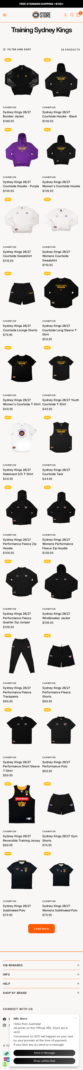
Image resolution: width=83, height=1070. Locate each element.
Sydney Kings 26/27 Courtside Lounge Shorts (20, 328)
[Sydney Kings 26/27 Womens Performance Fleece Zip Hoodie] (61, 507)
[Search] (72, 15)
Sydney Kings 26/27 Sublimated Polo (17, 908)
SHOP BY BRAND (15, 992)
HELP (6, 983)
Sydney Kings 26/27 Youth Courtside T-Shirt (60, 402)
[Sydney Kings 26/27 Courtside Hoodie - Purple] (22, 149)
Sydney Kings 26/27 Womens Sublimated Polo (59, 908)
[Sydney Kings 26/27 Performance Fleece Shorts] (61, 655)
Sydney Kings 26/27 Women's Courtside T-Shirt (22, 402)
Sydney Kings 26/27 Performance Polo (56, 764)
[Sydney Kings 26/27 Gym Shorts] (61, 804)
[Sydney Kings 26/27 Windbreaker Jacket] (61, 581)
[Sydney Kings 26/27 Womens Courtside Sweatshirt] (61, 219)
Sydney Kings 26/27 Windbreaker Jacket (56, 616)
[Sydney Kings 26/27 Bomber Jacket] (22, 80)
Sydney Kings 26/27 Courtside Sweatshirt (17, 254)
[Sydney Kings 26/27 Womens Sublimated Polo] (61, 873)
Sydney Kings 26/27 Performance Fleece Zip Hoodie (19, 544)
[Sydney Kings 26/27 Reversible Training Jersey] (22, 804)
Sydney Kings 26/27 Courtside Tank (56, 472)
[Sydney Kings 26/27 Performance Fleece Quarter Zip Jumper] (22, 581)
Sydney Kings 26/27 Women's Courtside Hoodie (61, 184)
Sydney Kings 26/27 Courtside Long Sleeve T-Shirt (60, 330)
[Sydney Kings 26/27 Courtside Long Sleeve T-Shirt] (61, 293)
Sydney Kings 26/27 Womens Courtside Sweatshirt (56, 256)
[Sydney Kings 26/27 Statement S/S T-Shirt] (22, 437)
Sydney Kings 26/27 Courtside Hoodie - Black (59, 114)
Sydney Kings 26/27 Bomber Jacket (17, 114)
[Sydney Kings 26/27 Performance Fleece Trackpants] (22, 655)
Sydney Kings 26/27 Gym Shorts (59, 838)
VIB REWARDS (13, 965)
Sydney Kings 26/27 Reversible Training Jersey (21, 838)
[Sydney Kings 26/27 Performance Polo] (61, 730)
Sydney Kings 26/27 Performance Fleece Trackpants (17, 692)
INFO (6, 974)
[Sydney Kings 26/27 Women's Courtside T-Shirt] (22, 367)
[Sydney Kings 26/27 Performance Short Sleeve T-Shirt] (22, 730)
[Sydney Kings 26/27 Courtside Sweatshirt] (22, 219)
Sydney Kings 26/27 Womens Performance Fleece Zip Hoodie (57, 544)
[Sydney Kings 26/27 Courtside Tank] (61, 437)
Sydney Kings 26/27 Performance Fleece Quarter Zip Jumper (17, 618)
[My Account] (65, 15)
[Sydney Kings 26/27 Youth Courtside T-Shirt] (61, 367)
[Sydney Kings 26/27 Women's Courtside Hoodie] (61, 149)
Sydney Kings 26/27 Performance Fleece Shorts (56, 692)
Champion (9, 107)
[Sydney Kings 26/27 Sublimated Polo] (22, 873)
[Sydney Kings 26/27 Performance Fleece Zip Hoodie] (22, 507)
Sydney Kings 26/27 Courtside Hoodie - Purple (21, 184)
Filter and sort (19, 49)
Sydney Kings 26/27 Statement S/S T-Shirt (18, 472)
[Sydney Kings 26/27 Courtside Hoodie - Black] (61, 80)
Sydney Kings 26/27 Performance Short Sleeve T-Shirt (21, 766)
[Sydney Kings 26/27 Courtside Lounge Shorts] (22, 293)
